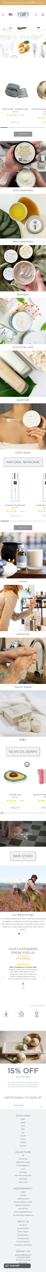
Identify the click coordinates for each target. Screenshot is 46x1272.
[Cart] (43, 14)
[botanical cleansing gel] (15, 487)
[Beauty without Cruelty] (22, 1014)
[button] (19, 934)
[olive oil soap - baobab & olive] (15, 90)
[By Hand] (7, 1014)
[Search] (36, 14)
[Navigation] (3, 14)
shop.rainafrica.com (23, 1255)
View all (23, 134)
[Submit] (41, 1106)
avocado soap (15, 795)
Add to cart (15, 122)
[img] (23, 956)
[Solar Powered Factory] (38, 1014)
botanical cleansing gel (15, 505)
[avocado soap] (15, 776)
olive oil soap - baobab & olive (15, 109)
